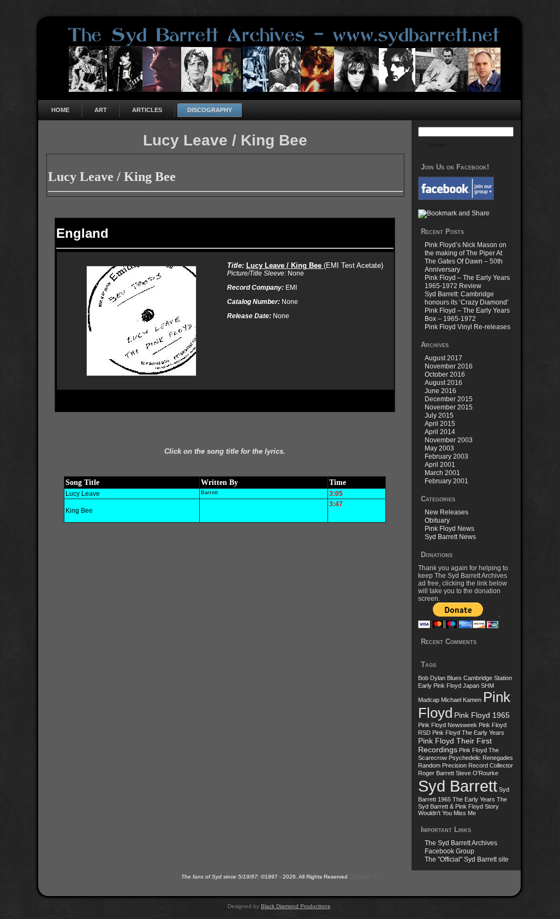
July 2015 (439, 415)
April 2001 (440, 465)
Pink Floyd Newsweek (447, 725)
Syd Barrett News (450, 537)
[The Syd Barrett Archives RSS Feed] (50, 884)
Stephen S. (363, 876)
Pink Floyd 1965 (482, 715)
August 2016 (443, 383)
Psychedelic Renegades (481, 757)
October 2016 (445, 374)
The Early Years (473, 799)
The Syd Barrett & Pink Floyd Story (462, 803)
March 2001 (442, 473)
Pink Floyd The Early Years (468, 732)
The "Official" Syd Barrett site (467, 859)
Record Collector (490, 765)
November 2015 (449, 407)
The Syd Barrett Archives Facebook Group (461, 847)
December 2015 (449, 399)
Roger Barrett (436, 773)
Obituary (437, 520)
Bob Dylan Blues (440, 678)
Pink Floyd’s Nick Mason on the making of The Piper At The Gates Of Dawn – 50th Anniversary (466, 257)
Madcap (428, 699)
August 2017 (443, 358)
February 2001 (446, 481)
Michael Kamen (461, 699)
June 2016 (440, 391)
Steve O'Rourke (477, 773)
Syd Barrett (457, 786)
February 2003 (446, 456)
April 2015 (440, 424)
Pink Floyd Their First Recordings (455, 745)
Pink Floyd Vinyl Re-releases (467, 327)
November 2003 (449, 440)
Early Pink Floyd (439, 685)
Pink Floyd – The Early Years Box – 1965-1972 (467, 315)
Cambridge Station (487, 678)
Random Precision (442, 765)
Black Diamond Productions (295, 906)
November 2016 (449, 366)
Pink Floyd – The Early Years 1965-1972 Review (467, 282)
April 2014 (440, 432)
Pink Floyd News (449, 528)
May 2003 (439, 448)
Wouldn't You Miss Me (447, 813)
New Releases (446, 512)
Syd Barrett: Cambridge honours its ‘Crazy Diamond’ (467, 298)
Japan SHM (478, 685)
